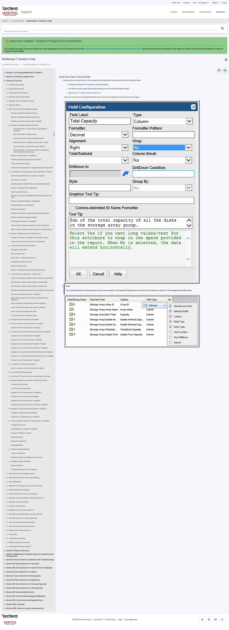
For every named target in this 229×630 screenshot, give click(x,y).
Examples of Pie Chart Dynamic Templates (25, 401)
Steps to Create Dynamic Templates (23, 156)
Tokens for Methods (18, 453)
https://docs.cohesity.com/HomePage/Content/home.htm (113, 48)
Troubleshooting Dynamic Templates (24, 470)
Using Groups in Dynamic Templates (23, 221)
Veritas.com (176, 3)
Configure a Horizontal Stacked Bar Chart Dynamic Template (32, 352)
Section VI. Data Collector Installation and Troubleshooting (30, 560)
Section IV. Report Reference (17, 551)
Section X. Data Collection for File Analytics (23, 576)
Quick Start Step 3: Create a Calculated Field (28, 138)
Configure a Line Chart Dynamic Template (25, 360)
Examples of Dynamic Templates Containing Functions (30, 238)
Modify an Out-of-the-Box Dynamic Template (26, 121)
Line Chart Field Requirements (21, 372)
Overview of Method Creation (21, 433)
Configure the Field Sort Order (21, 262)
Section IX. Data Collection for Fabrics (21, 572)
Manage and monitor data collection (21, 510)
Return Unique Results (18, 266)
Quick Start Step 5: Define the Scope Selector (29, 146)
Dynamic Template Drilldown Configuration (25, 201)
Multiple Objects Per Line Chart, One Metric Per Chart (29, 380)
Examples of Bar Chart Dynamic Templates (25, 328)
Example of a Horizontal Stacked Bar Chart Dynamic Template (32, 356)
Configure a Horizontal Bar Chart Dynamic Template (28, 344)
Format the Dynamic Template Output (24, 315)
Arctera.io (186, 3)
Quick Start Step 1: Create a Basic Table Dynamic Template (30, 130)
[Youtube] (215, 619)
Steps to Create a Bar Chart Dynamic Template (27, 324)
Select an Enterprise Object (20, 164)
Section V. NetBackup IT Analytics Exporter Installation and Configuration (29, 555)
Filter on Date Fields (18, 254)
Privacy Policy (110, 619)
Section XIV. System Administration (20, 592)
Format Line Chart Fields (19, 384)
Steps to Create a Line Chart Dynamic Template (27, 368)
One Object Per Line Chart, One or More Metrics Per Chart (30, 376)
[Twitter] (202, 619)
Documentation (205, 12)
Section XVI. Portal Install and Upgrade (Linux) (24, 600)
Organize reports (14, 105)
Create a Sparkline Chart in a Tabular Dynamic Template (30, 421)
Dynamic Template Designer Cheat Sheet (25, 117)
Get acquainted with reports (18, 93)
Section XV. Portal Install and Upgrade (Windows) (25, 596)
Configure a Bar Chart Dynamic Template (25, 320)
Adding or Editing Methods (20, 449)
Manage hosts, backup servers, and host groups (25, 486)
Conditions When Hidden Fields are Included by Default (30, 184)
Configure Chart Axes (18, 425)
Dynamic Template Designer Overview (24, 113)
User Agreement (131, 619)
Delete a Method (17, 465)
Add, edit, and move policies (19, 502)
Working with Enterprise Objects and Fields (26, 160)
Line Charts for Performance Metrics (23, 364)
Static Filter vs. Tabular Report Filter (23, 258)
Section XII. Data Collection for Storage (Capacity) (26, 584)
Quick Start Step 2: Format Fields (24, 134)
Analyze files (13, 534)
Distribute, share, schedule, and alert (21, 101)
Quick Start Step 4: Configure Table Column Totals (30, 142)
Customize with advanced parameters (22, 526)
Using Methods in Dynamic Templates (24, 429)
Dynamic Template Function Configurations (26, 233)
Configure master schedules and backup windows (26, 498)
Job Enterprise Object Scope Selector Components (29, 286)
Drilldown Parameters (18, 209)
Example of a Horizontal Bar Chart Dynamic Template (29, 348)
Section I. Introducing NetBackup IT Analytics (24, 73)
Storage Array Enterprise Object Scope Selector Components (32, 290)
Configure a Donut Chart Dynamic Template (26, 336)
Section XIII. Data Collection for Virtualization (24, 588)
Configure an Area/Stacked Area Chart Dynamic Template (31, 332)
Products (174, 12)
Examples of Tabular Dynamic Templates (25, 417)
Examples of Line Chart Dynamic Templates (26, 392)
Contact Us (98, 619)
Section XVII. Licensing (15, 604)
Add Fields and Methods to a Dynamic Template (27, 176)
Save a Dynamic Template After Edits (24, 311)
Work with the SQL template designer (22, 474)
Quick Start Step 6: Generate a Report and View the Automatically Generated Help (31, 151)
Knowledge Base (188, 12)
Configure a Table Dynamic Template (24, 413)
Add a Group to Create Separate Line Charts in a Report (30, 225)
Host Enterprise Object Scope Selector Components (29, 282)
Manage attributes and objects (19, 490)
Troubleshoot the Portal (17, 538)
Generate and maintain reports (19, 97)
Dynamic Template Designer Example (24, 217)
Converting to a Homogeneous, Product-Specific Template (31, 172)
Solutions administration (17, 506)
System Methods (17, 437)
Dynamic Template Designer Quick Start (25, 125)
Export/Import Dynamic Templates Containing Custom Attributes (29, 299)
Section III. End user (14, 81)
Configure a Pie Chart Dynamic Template (25, 397)
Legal (120, 619)
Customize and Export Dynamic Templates (25, 294)
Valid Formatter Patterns (19, 192)
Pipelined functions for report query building (24, 478)
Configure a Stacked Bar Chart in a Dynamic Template (29, 405)
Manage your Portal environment (20, 530)
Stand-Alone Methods (18, 441)
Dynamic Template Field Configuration (24, 188)
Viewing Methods (17, 445)
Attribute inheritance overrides (19, 542)
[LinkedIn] (209, 619)
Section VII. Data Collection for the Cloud (22, 564)
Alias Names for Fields (19, 180)
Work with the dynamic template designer (23, 109)
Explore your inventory (16, 89)
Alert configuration (15, 482)
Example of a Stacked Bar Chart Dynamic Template (28, 409)
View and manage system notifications (22, 522)
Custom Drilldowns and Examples (22, 205)
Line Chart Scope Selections (21, 388)
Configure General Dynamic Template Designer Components (32, 168)
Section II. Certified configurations (20, 77)
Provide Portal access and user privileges (23, 494)
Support (5, 21)
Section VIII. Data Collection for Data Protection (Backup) (29, 568)
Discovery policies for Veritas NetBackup (23, 518)
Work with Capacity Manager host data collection (26, 514)
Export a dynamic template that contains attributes (28, 303)
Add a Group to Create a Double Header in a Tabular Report (31, 229)
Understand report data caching (20, 547)
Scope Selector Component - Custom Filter (26, 274)
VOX (194, 3)
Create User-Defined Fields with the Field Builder (28, 242)
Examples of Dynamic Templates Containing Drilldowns (30, 213)
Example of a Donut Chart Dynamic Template (26, 340)
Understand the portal (16, 85)
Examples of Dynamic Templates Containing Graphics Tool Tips (31, 196)
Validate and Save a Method (21, 461)
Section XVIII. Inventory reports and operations (25, 608)
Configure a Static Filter (19, 250)
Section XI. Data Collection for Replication (23, 580)
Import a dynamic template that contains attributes (28, 307)
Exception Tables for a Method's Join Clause (26, 457)
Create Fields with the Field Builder (23, 246)
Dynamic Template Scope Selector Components (28, 270)
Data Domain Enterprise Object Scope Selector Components (32, 278)
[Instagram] (222, 619)
